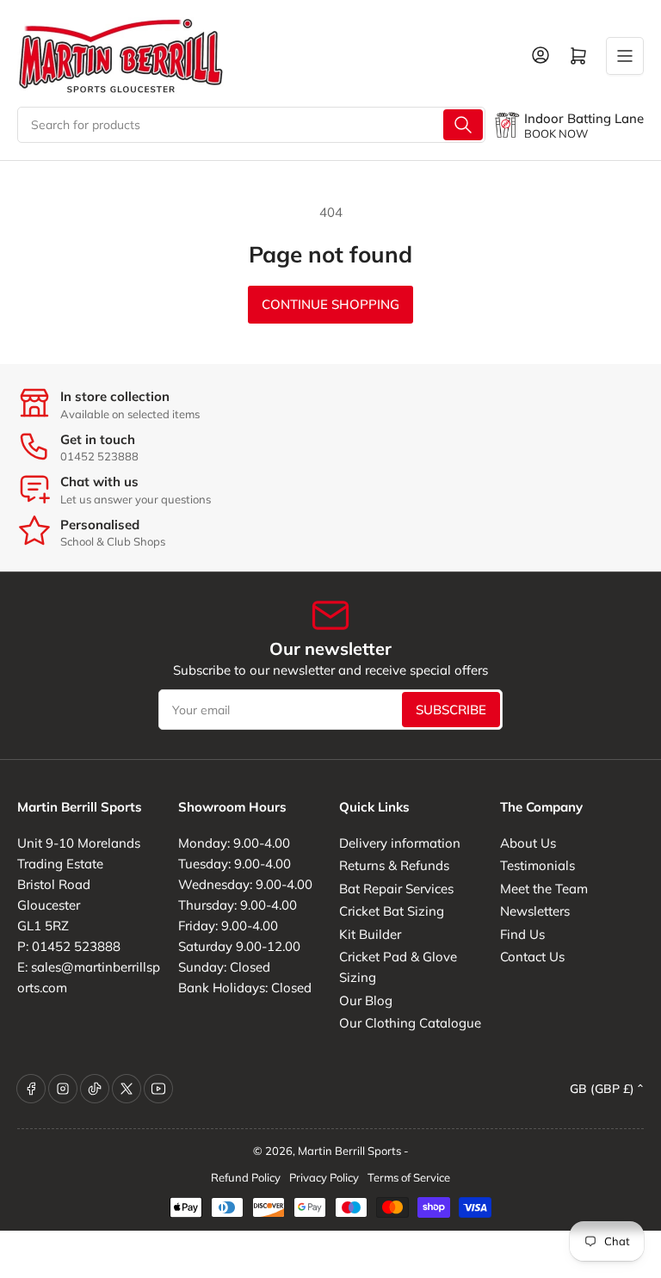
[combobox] (251, 125)
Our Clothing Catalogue (410, 1023)
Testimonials (537, 865)
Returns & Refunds (394, 865)
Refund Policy (246, 1177)
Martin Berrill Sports (349, 1151)
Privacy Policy (324, 1177)
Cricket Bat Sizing (391, 911)
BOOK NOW (556, 133)
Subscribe (451, 709)
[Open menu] (625, 56)
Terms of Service (409, 1177)
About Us (528, 843)
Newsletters (535, 911)
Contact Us (532, 956)
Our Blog (365, 1000)
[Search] (463, 124)
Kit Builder (370, 934)
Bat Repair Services (396, 888)
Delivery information (399, 843)
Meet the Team (544, 888)
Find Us (522, 934)
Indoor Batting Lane (584, 118)
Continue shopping (330, 304)
